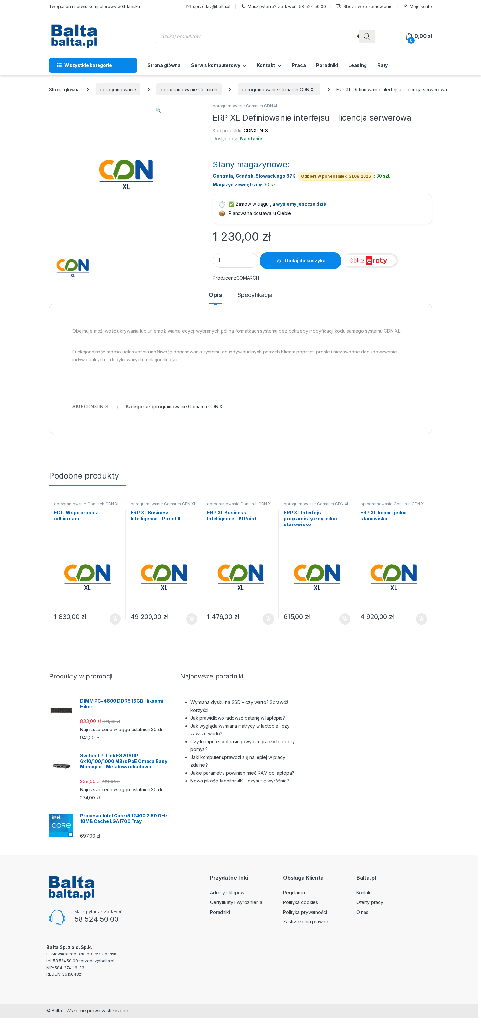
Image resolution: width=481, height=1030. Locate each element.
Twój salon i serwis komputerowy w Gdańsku (94, 6)
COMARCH (247, 278)
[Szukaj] (367, 36)
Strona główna (164, 65)
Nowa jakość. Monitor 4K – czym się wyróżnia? (239, 780)
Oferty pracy (369, 902)
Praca (299, 65)
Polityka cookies (300, 902)
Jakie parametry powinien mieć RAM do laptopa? (242, 773)
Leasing (357, 65)
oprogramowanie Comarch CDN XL (279, 89)
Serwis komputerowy (215, 65)
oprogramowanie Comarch (189, 89)
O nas (362, 912)
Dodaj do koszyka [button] (112, 619)
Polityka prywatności (305, 912)
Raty (382, 65)
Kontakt (266, 65)
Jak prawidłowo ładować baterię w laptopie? (237, 718)
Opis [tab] (215, 295)
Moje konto (421, 6)
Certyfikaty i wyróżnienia (236, 902)
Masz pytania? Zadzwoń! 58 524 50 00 (287, 6)
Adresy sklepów (227, 892)
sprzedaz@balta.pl (211, 6)
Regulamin (294, 892)
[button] (158, 110)
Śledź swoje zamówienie (368, 6)
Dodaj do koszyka (305, 260)
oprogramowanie (118, 89)
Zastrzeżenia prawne (305, 921)
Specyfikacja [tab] (255, 295)
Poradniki (327, 65)
